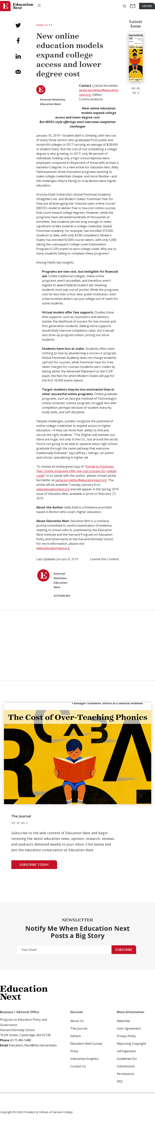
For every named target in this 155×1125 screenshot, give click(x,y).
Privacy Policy (126, 1036)
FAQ (119, 1081)
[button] (124, 6)
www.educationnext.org (53, 489)
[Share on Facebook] (18, 40)
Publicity (44, 25)
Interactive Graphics (84, 1059)
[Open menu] (39, 5)
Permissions (125, 1074)
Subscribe (123, 950)
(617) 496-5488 (20, 1040)
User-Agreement (129, 1028)
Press (74, 1051)
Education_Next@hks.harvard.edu (32, 1045)
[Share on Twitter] (18, 25)
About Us (77, 1021)
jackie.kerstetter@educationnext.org (81, 480)
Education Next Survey (86, 1043)
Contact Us (78, 1066)
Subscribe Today (34, 865)
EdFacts (75, 1036)
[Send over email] (18, 71)
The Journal (78, 1028)
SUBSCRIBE (147, 6)
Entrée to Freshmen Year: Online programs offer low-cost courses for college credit (76, 471)
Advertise (123, 1021)
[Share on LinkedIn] (18, 56)
